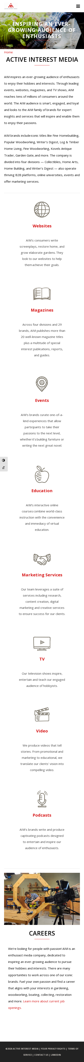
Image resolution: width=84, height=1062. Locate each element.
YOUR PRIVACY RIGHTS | (54, 1048)
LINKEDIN (56, 1054)
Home (8, 52)
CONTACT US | (42, 1054)
